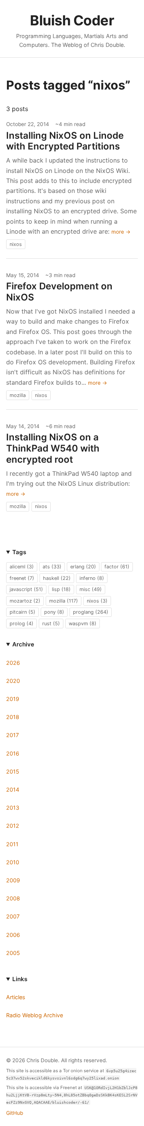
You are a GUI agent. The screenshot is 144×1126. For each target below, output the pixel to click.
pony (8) (54, 612)
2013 (12, 807)
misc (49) (90, 589)
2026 (13, 662)
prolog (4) (21, 623)
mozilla (18, 395)
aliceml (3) (22, 567)
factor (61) (116, 567)
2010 (12, 862)
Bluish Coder (72, 20)
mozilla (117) (63, 601)
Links (19, 979)
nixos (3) (97, 601)
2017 (12, 735)
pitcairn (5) (22, 612)
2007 (13, 916)
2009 (13, 880)
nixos (16, 244)
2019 (12, 699)
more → (121, 232)
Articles (15, 997)
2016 (12, 753)
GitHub (14, 1113)
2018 (12, 717)
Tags (19, 552)
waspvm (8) (82, 623)
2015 (12, 771)
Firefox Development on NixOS (59, 292)
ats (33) (52, 567)
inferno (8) (91, 578)
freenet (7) (22, 578)
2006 (13, 935)
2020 (13, 681)
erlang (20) (83, 567)
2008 (13, 898)
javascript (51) (26, 589)
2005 (13, 953)
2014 (12, 789)
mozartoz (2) (25, 601)
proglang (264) (90, 612)
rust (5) (51, 623)
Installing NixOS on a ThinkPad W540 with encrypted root (52, 448)
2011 (12, 844)
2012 (12, 825)
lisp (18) (61, 589)
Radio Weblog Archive (34, 1015)
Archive (23, 644)
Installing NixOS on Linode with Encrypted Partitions (65, 141)
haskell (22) (57, 578)
